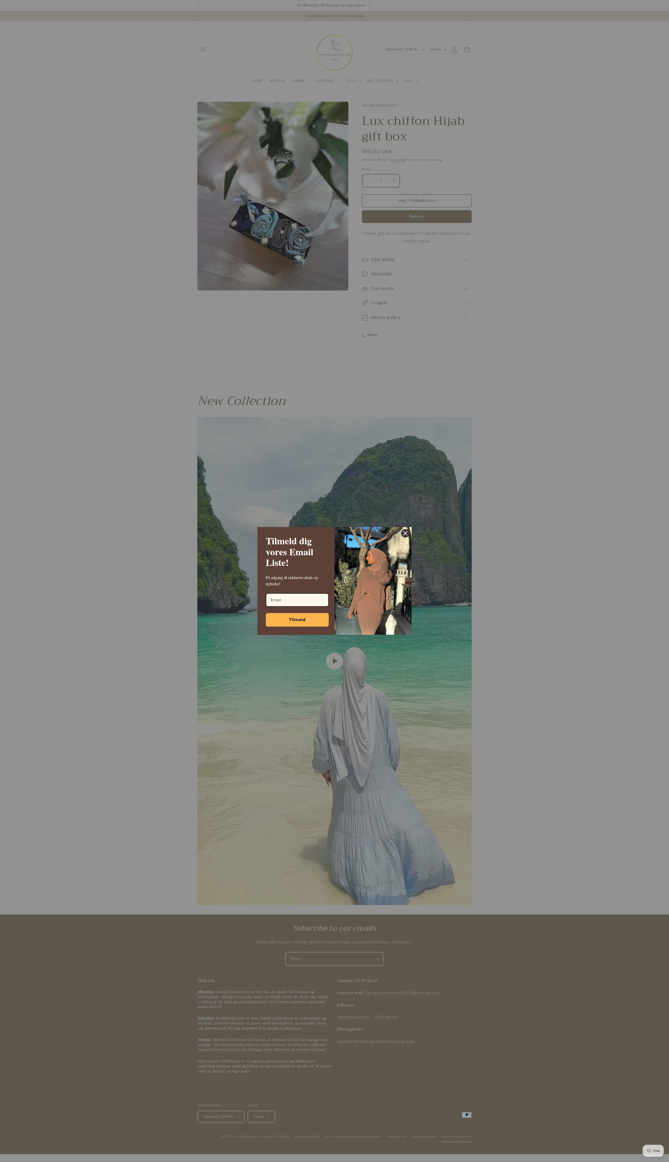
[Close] (405, 533)
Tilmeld (297, 619)
